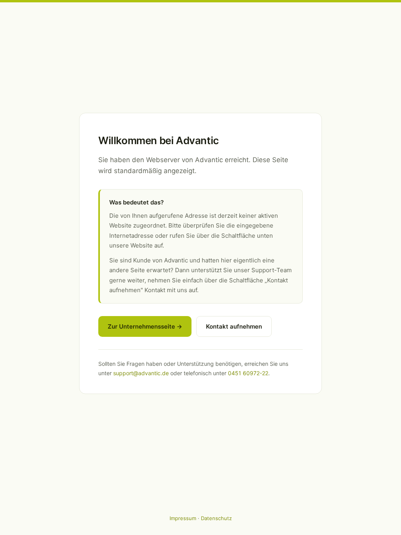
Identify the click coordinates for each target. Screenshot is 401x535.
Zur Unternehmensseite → (145, 326)
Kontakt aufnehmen (234, 326)
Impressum (183, 518)
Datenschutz (216, 518)
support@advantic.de (141, 373)
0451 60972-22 (248, 373)
